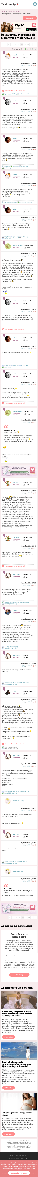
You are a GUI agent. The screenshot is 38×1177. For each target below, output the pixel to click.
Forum (3, 11)
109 (25, 44)
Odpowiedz (29, 18)
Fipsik (15, 610)
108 (22, 44)
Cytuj (23, 66)
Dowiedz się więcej (28, 1168)
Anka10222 (16, 574)
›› (34, 44)
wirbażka (16, 101)
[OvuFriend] (9, 5)
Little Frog (16, 482)
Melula (15, 55)
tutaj (5, 969)
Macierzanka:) (17, 245)
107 (18, 44)
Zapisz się (19, 975)
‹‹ (9, 44)
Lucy (14, 691)
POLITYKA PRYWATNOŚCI (22, 1155)
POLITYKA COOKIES (14, 1158)
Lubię (28, 66)
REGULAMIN (24, 1158)
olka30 (15, 139)
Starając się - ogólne (14, 11)
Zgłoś (34, 66)
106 (15, 44)
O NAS (12, 1155)
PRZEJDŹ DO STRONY (19, 1173)
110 (28, 44)
